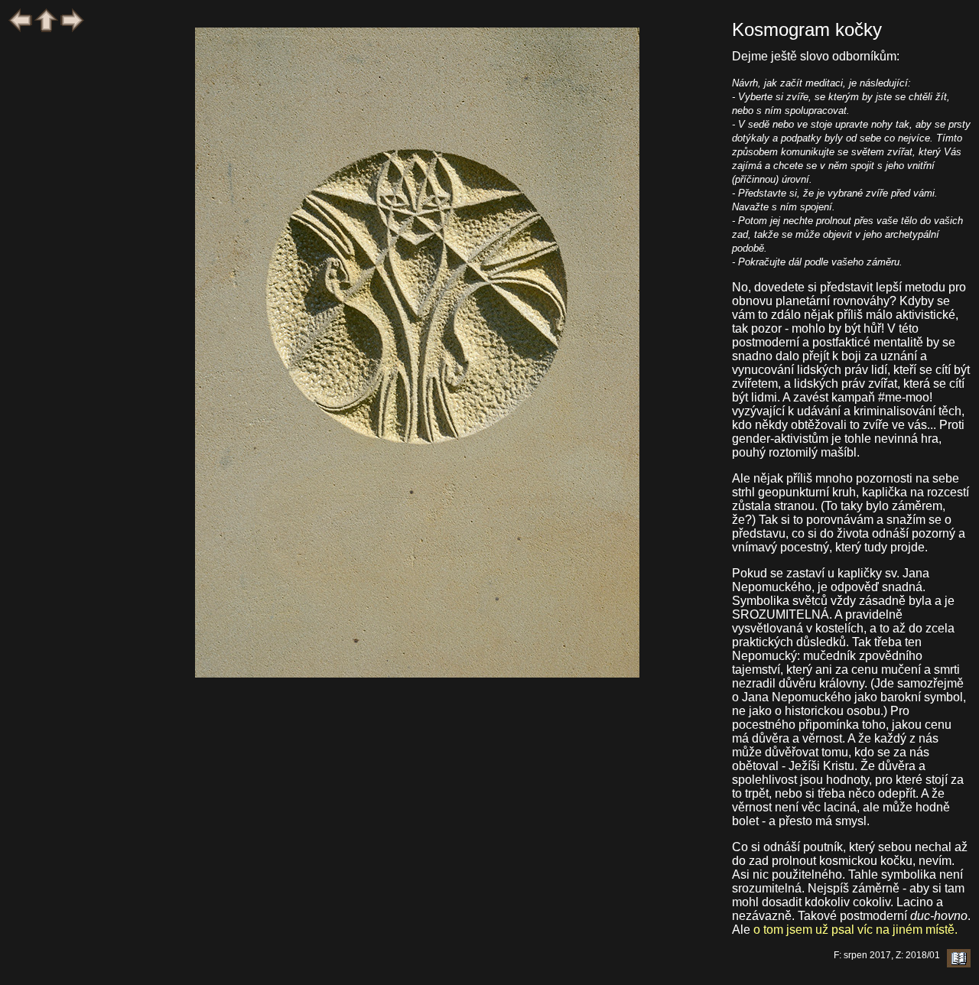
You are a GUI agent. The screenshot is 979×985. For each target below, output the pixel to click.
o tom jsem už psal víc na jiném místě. (855, 929)
